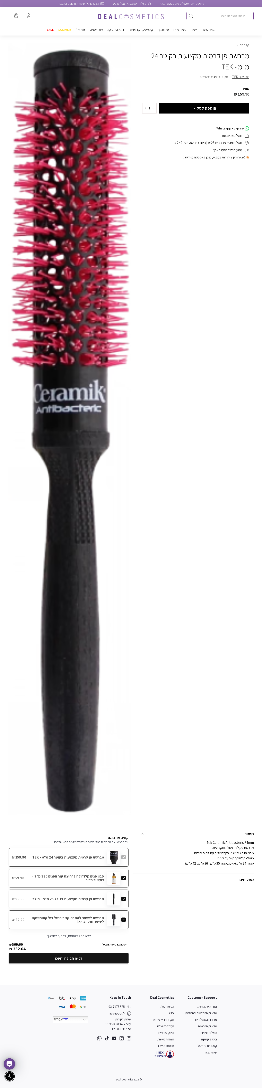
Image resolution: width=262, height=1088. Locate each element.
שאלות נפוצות (208, 1033)
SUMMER (64, 30)
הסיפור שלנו (167, 1006)
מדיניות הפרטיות (207, 1026)
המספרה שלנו (165, 1026)
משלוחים (246, 879)
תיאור (249, 833)
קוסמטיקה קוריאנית (141, 30)
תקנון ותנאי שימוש (163, 1020)
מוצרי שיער (208, 30)
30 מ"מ (215, 863)
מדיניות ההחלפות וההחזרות (201, 1013)
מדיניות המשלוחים (206, 1020)
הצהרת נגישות (165, 1039)
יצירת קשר (211, 1052)
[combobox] (220, 16)
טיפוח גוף (163, 30)
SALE (50, 30)
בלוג (171, 1013)
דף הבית (244, 45)
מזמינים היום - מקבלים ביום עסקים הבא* (182, 4)
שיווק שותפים (166, 1033)
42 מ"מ (191, 863)
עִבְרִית (58, 1019)
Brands (81, 30)
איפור (194, 30)
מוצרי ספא (96, 30)
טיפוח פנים (180, 30)
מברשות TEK (240, 77)
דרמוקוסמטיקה (116, 30)
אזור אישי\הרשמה (206, 1006)
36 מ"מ (203, 863)
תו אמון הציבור (165, 1046)
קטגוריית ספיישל (207, 1046)
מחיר (245, 88)
